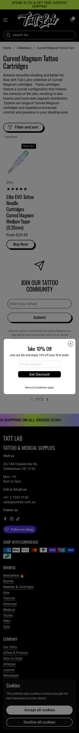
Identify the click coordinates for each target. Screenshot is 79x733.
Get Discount (39, 374)
